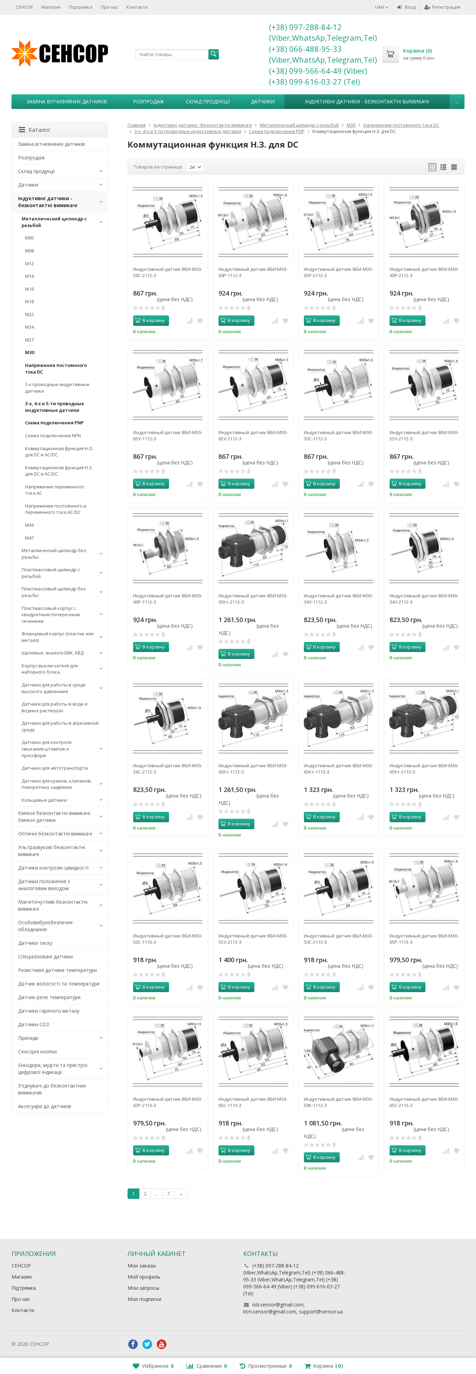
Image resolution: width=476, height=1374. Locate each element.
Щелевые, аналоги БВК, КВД (53, 653)
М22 (29, 314)
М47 (29, 538)
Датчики (263, 101)
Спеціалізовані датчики (45, 956)
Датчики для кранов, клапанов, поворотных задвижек (57, 784)
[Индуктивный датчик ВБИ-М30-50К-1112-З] (338, 1051)
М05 (29, 238)
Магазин (51, 7)
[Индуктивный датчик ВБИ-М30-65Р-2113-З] (168, 1051)
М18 (29, 301)
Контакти (137, 7)
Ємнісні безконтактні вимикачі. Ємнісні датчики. (54, 816)
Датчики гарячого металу (48, 1010)
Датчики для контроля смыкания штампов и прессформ (46, 748)
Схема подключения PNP (54, 422)
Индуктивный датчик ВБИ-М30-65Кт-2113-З (424, 768)
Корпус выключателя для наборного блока (50, 668)
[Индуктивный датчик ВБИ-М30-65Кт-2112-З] (253, 548)
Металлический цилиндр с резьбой (54, 221)
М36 (29, 525)
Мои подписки (144, 1299)
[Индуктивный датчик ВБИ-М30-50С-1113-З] (168, 888)
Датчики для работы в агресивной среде (60, 726)
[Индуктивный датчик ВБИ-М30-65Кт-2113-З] (424, 718)
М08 (29, 251)
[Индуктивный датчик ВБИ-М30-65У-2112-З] (253, 385)
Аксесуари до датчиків (44, 1106)
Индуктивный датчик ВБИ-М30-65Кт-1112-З (252, 768)
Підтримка (80, 7)
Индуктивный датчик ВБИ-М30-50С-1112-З (338, 435)
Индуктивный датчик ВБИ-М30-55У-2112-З (424, 435)
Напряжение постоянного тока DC (56, 368)
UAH (380, 7)
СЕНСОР (24, 7)
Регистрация (446, 7)
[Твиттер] (147, 1344)
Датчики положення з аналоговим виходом (44, 885)
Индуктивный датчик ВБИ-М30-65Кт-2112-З (252, 598)
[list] (443, 167)
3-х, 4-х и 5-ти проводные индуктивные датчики (54, 406)
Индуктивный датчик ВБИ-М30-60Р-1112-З (252, 272)
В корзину (154, 320)
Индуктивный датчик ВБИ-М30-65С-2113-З (424, 1102)
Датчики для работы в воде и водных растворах (54, 707)
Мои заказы (142, 1265)
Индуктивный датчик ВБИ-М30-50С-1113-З (167, 939)
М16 (29, 289)
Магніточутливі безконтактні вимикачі (52, 905)
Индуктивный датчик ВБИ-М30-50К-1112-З (338, 1102)
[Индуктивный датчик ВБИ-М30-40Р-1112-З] (168, 548)
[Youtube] (161, 1344)
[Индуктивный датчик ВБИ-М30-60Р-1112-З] (253, 222)
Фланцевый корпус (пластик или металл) (58, 636)
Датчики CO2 (33, 1024)
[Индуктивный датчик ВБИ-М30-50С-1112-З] (338, 385)
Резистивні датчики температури (57, 970)
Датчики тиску (35, 943)
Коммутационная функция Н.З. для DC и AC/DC (59, 470)
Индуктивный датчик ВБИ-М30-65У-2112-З (252, 435)
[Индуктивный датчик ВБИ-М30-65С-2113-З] (424, 1051)
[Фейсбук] (133, 1344)
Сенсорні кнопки (37, 1051)
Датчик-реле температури (49, 997)
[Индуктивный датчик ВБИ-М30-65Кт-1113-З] (338, 718)
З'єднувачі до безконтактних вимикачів (52, 1089)
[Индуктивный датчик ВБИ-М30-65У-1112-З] (168, 385)
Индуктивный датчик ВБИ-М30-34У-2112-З (424, 598)
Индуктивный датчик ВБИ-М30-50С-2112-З (167, 272)
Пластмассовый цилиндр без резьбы (54, 592)
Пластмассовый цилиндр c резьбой (51, 572)
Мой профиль (144, 1276)
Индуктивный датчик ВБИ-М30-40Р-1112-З (167, 598)
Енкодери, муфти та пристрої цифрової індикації (53, 1068)
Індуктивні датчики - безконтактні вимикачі (367, 101)
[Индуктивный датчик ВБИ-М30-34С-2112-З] (168, 718)
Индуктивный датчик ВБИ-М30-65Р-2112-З (338, 272)
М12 (29, 263)
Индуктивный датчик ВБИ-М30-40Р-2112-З (424, 272)
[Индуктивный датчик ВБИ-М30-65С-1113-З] (253, 1051)
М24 (29, 327)
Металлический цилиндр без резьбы (54, 553)
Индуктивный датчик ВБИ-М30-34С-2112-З (167, 768)
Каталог (40, 130)
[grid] (432, 167)
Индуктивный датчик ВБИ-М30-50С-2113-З (338, 939)
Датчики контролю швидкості (53, 867)
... (457, 101)
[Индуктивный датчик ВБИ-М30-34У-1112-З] (338, 548)
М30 (29, 352)
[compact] (454, 167)
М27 (29, 340)
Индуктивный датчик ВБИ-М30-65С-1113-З (252, 1102)
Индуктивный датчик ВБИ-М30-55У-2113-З (252, 939)
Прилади (28, 1038)
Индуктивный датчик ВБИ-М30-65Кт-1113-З (338, 768)
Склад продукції (208, 101)
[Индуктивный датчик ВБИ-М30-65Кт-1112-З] (253, 718)
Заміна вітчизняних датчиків (67, 101)
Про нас (109, 7)
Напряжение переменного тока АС (54, 490)
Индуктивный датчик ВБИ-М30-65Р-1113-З (424, 939)
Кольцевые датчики (44, 800)
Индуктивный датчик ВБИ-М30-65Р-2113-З (167, 1102)
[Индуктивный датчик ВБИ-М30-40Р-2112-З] (424, 222)
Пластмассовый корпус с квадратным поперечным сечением (51, 614)
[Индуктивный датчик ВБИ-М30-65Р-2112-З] (338, 222)
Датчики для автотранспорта (55, 768)
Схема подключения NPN (53, 435)
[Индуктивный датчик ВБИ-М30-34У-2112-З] (424, 548)
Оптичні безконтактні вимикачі (55, 833)
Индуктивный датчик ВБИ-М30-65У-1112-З (167, 435)
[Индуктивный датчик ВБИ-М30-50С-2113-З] (338, 888)
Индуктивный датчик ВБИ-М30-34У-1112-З (338, 598)
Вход (410, 7)
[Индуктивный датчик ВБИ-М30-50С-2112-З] (168, 222)
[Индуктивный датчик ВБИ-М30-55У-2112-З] (424, 385)
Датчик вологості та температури (58, 983)
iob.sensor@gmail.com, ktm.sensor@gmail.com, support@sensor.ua (293, 1308)
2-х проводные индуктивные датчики (57, 387)
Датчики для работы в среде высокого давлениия (54, 688)
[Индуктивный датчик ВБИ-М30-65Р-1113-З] (424, 888)
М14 (29, 276)
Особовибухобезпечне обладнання (45, 926)
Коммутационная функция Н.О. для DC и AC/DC (59, 451)
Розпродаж (148, 101)
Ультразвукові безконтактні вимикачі (51, 850)
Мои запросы (143, 1288)
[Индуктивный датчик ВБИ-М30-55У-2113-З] (253, 888)
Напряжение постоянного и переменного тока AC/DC (55, 509)
